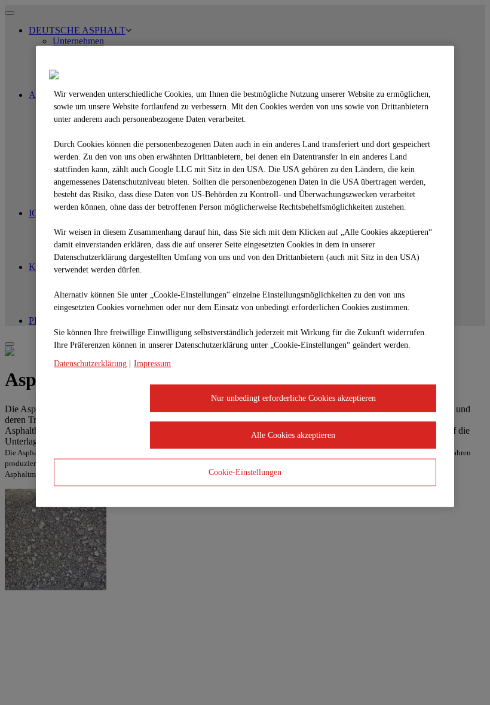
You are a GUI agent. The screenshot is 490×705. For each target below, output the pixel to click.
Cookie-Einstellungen (245, 472)
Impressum (152, 363)
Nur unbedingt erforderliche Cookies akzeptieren (293, 398)
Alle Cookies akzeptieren (293, 434)
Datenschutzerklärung (90, 363)
